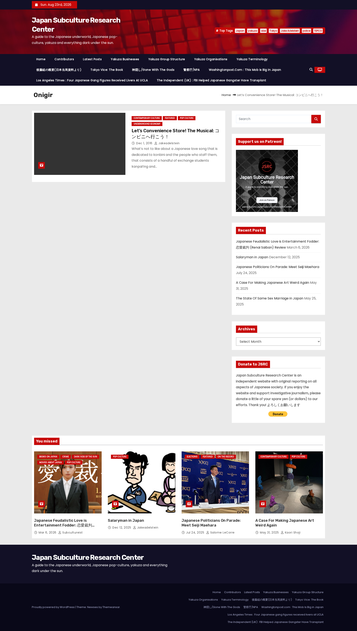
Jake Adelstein (290, 30)
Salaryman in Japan (252, 257)
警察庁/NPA (191, 70)
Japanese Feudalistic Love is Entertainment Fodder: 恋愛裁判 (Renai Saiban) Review (63, 525)
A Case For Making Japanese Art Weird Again (272, 282)
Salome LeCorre (222, 532)
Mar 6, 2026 (48, 532)
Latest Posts (92, 59)
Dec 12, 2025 (122, 527)
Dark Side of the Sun (85, 456)
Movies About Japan (50, 462)
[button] (311, 69)
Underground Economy (147, 123)
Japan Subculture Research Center (88, 557)
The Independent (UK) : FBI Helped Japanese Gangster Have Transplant (211, 80)
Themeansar (111, 607)
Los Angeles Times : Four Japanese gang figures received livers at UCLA (92, 80)
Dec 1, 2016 (144, 143)
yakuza (252, 30)
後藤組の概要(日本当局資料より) (58, 70)
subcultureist (72, 532)
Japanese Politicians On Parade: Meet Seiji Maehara (277, 266)
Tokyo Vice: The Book (106, 70)
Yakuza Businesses (125, 59)
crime (65, 456)
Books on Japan (48, 456)
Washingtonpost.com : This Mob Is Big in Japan (245, 70)
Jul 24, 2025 (195, 532)
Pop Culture (186, 118)
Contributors (64, 59)
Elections (192, 456)
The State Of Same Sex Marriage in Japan (269, 298)
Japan (240, 30)
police (306, 30)
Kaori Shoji (292, 532)
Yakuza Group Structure (166, 59)
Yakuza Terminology (252, 59)
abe (263, 30)
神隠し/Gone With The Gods (153, 70)
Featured (170, 118)
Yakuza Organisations (210, 59)
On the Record (226, 456)
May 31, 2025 (270, 532)
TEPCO (318, 30)
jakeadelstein (169, 143)
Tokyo (273, 30)
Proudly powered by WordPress (53, 607)
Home (40, 59)
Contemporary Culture (147, 118)
